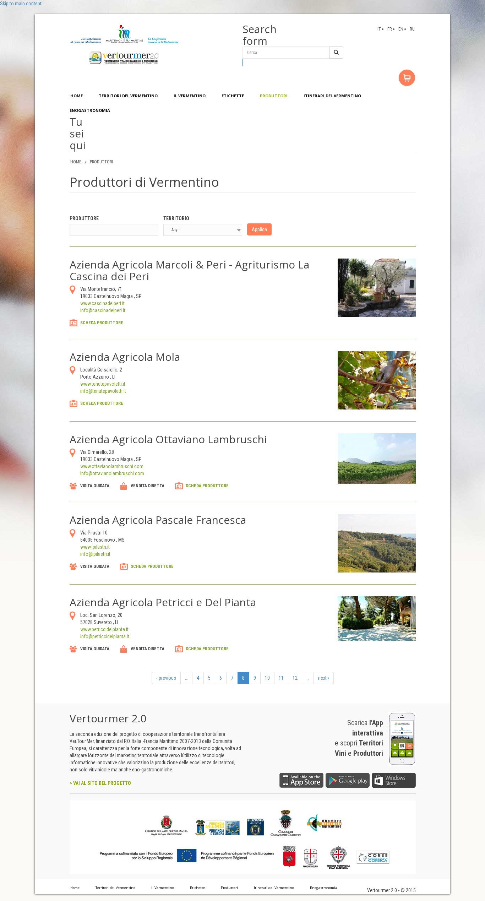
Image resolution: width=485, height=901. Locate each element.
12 (295, 678)
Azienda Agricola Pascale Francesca (158, 519)
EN (400, 29)
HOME (76, 95)
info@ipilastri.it (95, 554)
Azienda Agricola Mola (125, 356)
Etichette (197, 887)
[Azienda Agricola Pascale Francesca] (377, 543)
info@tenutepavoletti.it (103, 391)
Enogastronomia (323, 887)
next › (323, 678)
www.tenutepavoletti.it (102, 384)
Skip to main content (21, 3)
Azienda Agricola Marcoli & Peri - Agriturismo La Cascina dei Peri (189, 270)
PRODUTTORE (84, 218)
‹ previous (166, 678)
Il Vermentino (162, 887)
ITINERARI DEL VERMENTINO (332, 95)
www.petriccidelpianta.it (104, 629)
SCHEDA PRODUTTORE (101, 322)
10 (267, 678)
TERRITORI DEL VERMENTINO (128, 95)
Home (75, 887)
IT (379, 29)
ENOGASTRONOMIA (90, 110)
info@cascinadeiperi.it (102, 310)
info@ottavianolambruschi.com (112, 473)
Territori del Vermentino (115, 887)
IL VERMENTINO (190, 95)
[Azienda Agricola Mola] (377, 379)
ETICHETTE (233, 95)
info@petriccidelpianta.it (104, 636)
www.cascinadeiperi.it (102, 303)
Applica (259, 229)
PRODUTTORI (274, 95)
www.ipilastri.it (95, 547)
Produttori (229, 887)
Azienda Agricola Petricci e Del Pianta (163, 602)
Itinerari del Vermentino (274, 887)
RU (412, 29)
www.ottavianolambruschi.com (111, 466)
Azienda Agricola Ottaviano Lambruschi (168, 439)
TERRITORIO (176, 218)
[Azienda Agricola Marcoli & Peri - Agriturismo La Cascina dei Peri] (377, 287)
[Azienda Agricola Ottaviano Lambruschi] (377, 458)
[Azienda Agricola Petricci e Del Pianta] (377, 618)
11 (281, 678)
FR (389, 29)
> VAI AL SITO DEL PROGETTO (100, 783)
